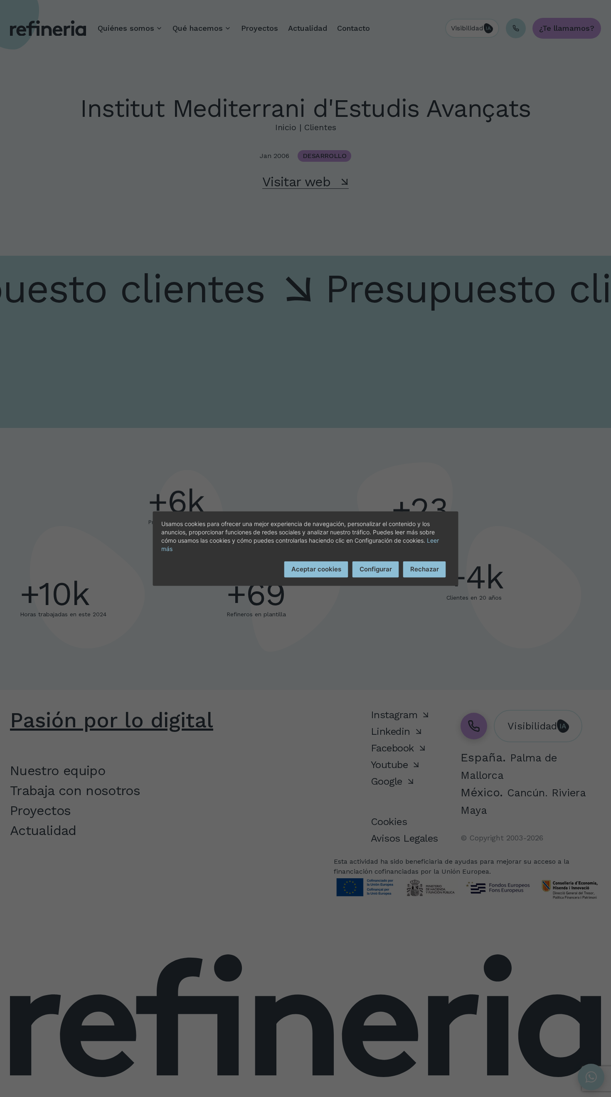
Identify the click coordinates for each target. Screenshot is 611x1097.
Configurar (376, 569)
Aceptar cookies (316, 569)
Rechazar (424, 569)
